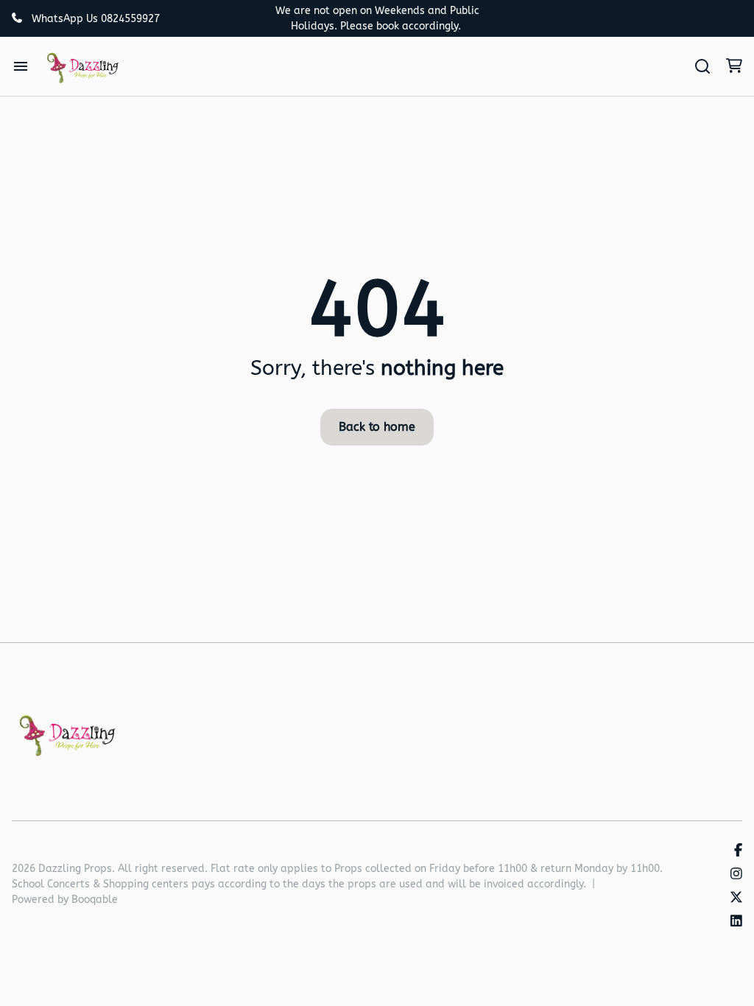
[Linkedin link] (736, 922)
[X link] (736, 898)
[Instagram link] (736, 874)
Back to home (377, 427)
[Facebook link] (738, 851)
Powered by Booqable (65, 899)
